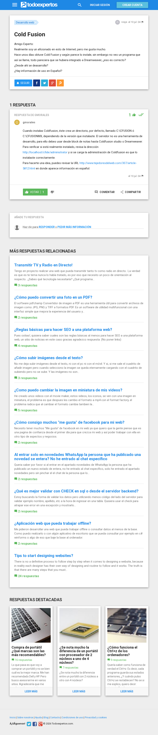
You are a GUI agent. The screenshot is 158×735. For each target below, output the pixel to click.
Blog (46, 717)
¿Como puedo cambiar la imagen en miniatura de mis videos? (68, 390)
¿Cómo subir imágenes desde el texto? (48, 357)
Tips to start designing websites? (43, 555)
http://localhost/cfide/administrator (45, 152)
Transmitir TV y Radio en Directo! (43, 265)
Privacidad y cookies (96, 717)
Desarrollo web (25, 22)
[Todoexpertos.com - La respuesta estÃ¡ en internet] (39, 5)
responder (47, 227)
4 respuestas (27, 346)
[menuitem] (36, 83)
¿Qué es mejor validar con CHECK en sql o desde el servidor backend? (76, 491)
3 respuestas (27, 285)
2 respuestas (27, 317)
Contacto (55, 717)
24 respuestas (28, 576)
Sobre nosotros (25, 717)
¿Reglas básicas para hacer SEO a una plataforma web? (63, 329)
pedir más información (74, 227)
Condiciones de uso (72, 717)
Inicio (12, 717)
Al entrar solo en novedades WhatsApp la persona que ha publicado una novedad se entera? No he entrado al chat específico (77, 456)
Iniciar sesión (100, 5)
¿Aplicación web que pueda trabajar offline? (52, 523)
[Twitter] (28, 724)
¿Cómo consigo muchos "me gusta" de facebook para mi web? (69, 422)
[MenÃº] (15, 5)
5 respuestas (27, 410)
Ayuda (38, 717)
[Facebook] (34, 724)
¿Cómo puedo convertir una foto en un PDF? (53, 297)
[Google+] (40, 724)
